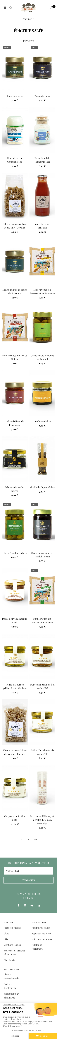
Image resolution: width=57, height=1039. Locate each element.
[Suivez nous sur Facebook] (18, 905)
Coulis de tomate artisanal (42, 225)
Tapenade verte (15, 95)
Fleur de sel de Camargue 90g (14, 160)
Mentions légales (12, 944)
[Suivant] (35, 839)
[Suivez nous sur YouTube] (32, 905)
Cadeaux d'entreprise (10, 986)
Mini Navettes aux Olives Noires (14, 357)
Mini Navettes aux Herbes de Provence (42, 620)
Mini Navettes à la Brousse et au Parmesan (42, 291)
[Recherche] (10, 7)
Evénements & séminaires (11, 995)
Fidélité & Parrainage (37, 946)
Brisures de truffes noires (14, 489)
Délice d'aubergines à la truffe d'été (42, 686)
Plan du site (10, 960)
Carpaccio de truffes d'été (14, 818)
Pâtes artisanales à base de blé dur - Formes (15, 752)
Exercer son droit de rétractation (14, 952)
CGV (6, 939)
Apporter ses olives (41, 933)
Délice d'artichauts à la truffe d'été (42, 752)
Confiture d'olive (42, 421)
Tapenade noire (42, 95)
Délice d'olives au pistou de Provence (14, 291)
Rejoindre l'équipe (41, 927)
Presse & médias (12, 927)
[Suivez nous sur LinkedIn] (38, 905)
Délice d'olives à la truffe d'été (14, 620)
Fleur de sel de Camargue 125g (42, 160)
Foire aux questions (42, 939)
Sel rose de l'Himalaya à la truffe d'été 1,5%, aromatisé (42, 820)
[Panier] (51, 7)
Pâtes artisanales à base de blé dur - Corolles (15, 225)
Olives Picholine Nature (15, 552)
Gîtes (6, 933)
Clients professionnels (11, 976)
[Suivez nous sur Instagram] (25, 905)
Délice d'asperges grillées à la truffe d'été (15, 686)
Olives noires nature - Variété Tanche (42, 554)
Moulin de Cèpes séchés (42, 487)
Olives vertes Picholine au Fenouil (42, 357)
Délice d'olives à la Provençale (14, 423)
